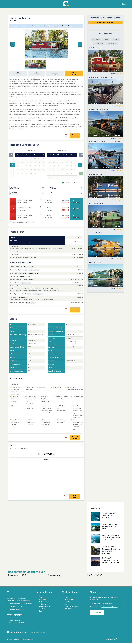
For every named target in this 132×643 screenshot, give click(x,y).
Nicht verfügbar (78, 183)
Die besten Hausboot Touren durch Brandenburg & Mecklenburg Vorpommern (111, 550)
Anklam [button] (12, 445)
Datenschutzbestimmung (110, 607)
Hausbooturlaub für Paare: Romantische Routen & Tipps (111, 526)
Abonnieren (97, 612)
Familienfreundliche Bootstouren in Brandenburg (108, 515)
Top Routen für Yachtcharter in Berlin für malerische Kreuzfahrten (110, 560)
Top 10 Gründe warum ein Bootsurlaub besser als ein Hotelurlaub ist (111, 538)
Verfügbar (67, 183)
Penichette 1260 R (17, 575)
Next (80, 44)
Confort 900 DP (94, 575)
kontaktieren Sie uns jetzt (105, 22)
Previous (12, 44)
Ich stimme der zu (105, 607)
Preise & (74, 73)
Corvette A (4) (54, 575)
